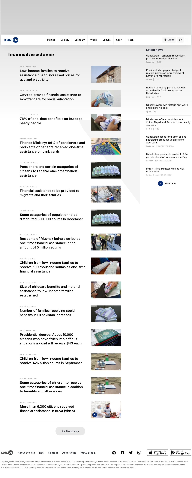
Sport (119, 39)
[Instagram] (139, 452)
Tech (131, 39)
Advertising (69, 452)
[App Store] (157, 453)
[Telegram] (114, 452)
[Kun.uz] (11, 40)
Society (65, 39)
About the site (26, 452)
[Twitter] (131, 452)
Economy (80, 39)
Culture (107, 39)
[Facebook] (122, 452)
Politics (51, 39)
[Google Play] (180, 453)
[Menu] (187, 40)
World (93, 39)
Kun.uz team (88, 452)
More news (72, 431)
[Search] (180, 40)
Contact (53, 452)
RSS (41, 452)
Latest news (154, 50)
